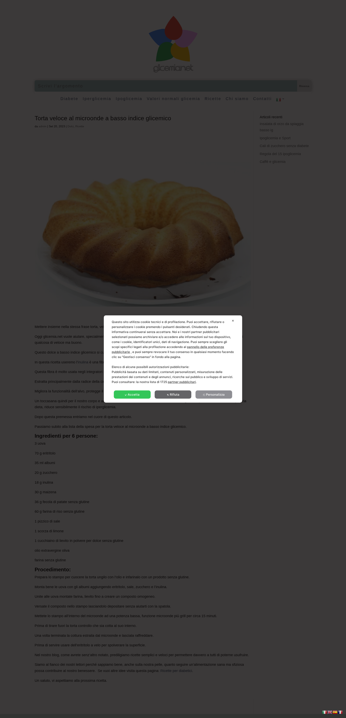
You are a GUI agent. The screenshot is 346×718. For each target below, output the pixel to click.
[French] (340, 712)
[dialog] (173, 359)
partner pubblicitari (182, 382)
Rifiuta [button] (174, 394)
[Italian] (324, 712)
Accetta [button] (134, 394)
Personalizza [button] (215, 394)
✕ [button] (233, 321)
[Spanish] (335, 712)
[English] (330, 712)
